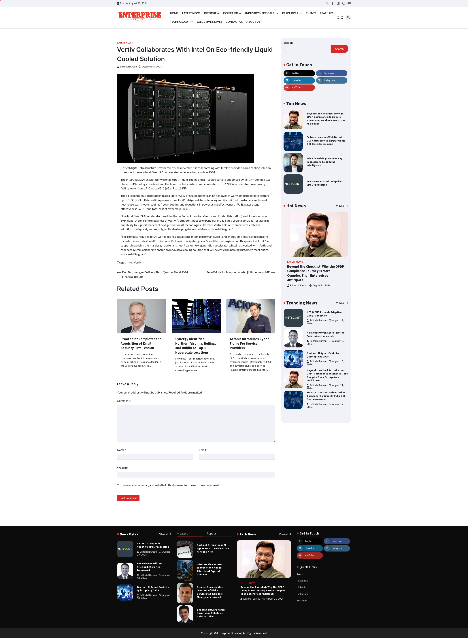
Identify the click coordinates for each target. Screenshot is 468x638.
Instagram (302, 593)
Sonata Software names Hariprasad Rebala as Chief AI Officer (211, 613)
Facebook (302, 580)
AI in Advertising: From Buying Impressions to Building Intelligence (325, 162)
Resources (290, 13)
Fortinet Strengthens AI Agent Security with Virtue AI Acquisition (213, 548)
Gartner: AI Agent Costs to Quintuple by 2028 (323, 354)
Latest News (191, 13)
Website (122, 467)
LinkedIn (301, 587)
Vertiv (172, 168)
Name (121, 449)
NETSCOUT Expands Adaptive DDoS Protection (324, 183)
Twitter (301, 573)
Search (288, 42)
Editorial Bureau (128, 66)
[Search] (348, 17)
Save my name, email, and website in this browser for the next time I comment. (171, 485)
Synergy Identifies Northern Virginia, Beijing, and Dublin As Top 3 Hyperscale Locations (195, 346)
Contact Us (234, 21)
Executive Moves (209, 21)
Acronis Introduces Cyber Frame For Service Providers (249, 343)
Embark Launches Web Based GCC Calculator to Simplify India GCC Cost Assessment (326, 140)
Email (203, 449)
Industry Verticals (259, 13)
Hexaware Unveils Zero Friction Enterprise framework (325, 334)
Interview (212, 13)
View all (341, 205)
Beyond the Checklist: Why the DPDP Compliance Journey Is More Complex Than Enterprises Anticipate (326, 118)
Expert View (232, 13)
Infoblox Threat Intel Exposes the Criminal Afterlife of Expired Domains (209, 569)
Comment (124, 400)
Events (311, 13)
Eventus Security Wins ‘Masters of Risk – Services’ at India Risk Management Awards (210, 592)
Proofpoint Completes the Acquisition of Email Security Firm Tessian (141, 343)
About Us (253, 21)
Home (174, 13)
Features (326, 13)
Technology (179, 21)
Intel (130, 262)
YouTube (302, 600)
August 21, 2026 (322, 285)
